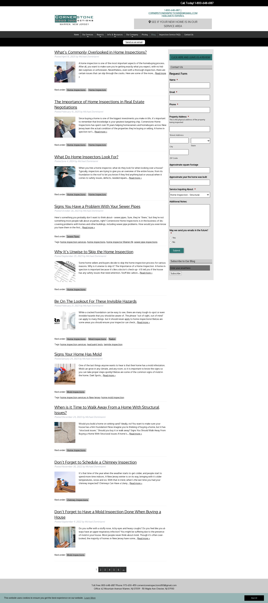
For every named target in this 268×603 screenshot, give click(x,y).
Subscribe (175, 273)
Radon (112, 338)
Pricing (145, 34)
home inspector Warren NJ (120, 242)
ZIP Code (174, 158)
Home (76, 34)
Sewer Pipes (73, 236)
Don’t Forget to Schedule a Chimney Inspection (95, 462)
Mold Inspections (97, 338)
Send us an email (134, 42)
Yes (174, 238)
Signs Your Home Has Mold (78, 354)
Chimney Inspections (77, 499)
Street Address (177, 135)
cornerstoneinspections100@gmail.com (173, 13)
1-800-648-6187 (204, 3)
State (193, 145)
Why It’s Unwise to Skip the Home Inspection (93, 251)
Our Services (87, 34)
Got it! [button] (254, 598)
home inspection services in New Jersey (80, 397)
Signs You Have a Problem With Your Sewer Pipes (97, 206)
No (174, 242)
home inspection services (73, 242)
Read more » (101, 131)
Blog (153, 34)
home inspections (96, 242)
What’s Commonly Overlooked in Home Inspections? (100, 52)
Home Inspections (76, 89)
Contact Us (188, 34)
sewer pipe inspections (145, 242)
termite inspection (113, 344)
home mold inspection (112, 397)
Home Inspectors (97, 89)
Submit (176, 250)
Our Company (132, 34)
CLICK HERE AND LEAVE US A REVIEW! (190, 57)
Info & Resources (115, 34)
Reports (100, 34)
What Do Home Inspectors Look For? (86, 156)
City (171, 146)
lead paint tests (95, 344)
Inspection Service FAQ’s (170, 34)
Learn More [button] (90, 598)
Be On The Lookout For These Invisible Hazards (95, 301)
